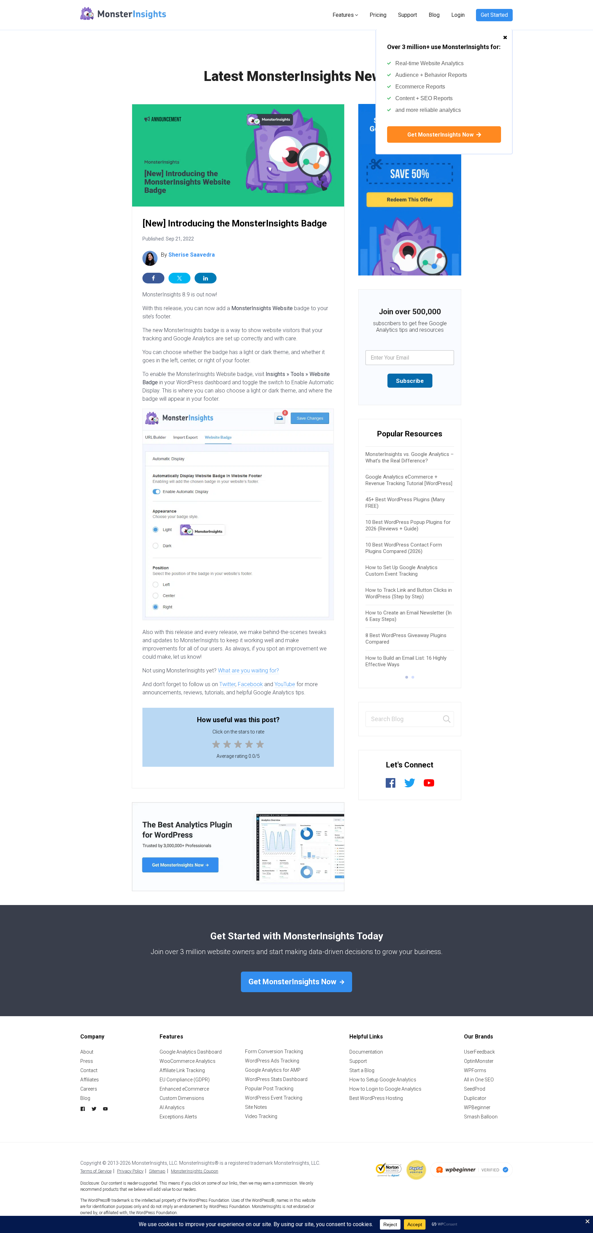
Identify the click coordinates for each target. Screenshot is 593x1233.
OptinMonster (478, 1061)
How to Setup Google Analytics (382, 1079)
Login (458, 15)
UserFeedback (479, 1052)
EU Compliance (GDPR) (185, 1079)
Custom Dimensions (182, 1098)
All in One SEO (479, 1079)
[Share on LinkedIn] (206, 278)
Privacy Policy (130, 1171)
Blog (434, 15)
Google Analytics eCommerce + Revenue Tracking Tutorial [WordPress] (408, 480)
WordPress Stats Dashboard (276, 1079)
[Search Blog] (447, 719)
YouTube (285, 684)
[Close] (505, 34)
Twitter (227, 684)
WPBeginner (477, 1107)
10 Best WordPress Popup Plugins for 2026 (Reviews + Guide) (408, 525)
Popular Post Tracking (269, 1088)
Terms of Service (96, 1171)
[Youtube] (428, 786)
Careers (88, 1089)
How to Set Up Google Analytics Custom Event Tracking (401, 570)
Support (407, 15)
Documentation (366, 1052)
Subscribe (410, 380)
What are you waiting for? (248, 670)
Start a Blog (361, 1070)
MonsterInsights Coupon (194, 1171)
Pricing (378, 15)
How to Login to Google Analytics (385, 1089)
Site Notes (256, 1107)
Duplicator (475, 1098)
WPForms (475, 1070)
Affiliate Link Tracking (182, 1070)
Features (343, 15)
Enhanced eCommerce (184, 1089)
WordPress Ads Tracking (272, 1061)
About (86, 1052)
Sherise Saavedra (191, 254)
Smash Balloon (481, 1116)
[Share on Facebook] (153, 278)
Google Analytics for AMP (273, 1070)
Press (86, 1061)
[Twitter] (409, 786)
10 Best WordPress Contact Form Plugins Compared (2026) (403, 548)
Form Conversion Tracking (274, 1051)
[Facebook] (390, 786)
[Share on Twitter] (179, 278)
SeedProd (474, 1089)
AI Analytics (172, 1107)
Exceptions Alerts (178, 1116)
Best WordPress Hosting (376, 1098)
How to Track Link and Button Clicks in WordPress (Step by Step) (408, 593)
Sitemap (157, 1171)
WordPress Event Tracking (273, 1098)
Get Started (494, 15)
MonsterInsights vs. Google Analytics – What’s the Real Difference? (409, 457)
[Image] (409, 189)
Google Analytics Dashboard (191, 1052)
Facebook (250, 684)
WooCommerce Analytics (188, 1061)
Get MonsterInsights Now (441, 134)
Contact (88, 1070)
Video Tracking (261, 1116)
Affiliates (89, 1079)
